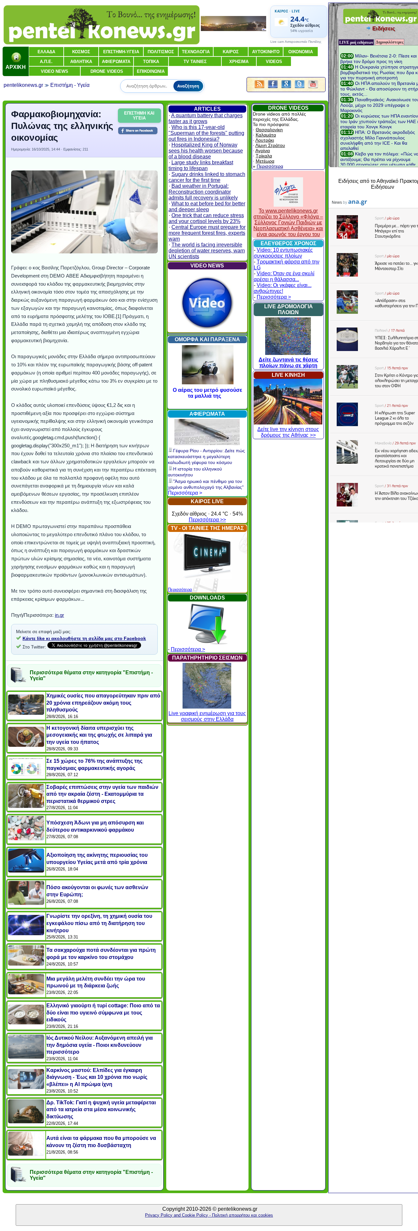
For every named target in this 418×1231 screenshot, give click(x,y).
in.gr (59, 615)
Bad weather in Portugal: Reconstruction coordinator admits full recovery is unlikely (203, 191)
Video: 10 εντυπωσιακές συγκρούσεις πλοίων (283, 253)
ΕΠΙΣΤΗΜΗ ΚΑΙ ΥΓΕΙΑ (139, 115)
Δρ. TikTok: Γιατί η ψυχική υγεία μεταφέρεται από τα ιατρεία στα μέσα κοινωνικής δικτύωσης (101, 1109)
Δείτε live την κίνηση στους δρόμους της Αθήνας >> (288, 432)
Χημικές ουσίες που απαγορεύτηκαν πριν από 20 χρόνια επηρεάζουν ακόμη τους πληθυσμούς (103, 702)
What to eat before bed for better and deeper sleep (207, 206)
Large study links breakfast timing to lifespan (201, 165)
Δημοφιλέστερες (389, 42)
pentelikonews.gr (23, 85)
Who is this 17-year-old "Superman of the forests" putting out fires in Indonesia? (206, 133)
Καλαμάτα (266, 134)
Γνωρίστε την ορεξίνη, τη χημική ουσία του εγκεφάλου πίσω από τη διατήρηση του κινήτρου (99, 923)
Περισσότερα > (185, 493)
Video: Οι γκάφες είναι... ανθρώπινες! (283, 288)
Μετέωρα (265, 161)
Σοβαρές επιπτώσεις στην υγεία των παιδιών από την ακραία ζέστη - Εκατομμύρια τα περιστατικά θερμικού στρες (102, 794)
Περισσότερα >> (207, 519)
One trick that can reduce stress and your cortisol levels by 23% (206, 218)
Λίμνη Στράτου (270, 145)
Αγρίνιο (262, 150)
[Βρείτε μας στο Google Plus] (286, 88)
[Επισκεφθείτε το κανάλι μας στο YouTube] (313, 88)
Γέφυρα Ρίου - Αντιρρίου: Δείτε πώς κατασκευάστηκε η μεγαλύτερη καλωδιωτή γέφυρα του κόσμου (206, 456)
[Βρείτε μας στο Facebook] (273, 88)
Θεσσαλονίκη (269, 129)
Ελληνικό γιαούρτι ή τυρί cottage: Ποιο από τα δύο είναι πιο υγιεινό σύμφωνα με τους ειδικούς (103, 1012)
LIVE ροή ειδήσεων (356, 42)
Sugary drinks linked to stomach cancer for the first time (207, 177)
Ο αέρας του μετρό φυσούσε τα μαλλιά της (207, 393)
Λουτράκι (264, 140)
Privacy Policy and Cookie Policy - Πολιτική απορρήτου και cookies (209, 1215)
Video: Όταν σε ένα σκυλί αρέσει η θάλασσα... (284, 276)
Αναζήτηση (188, 86)
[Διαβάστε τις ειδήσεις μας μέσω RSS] (259, 88)
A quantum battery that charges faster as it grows (206, 118)
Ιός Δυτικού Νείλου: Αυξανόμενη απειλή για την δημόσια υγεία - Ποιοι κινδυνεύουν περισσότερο (99, 1045)
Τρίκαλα (264, 155)
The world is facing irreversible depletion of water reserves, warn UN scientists (207, 250)
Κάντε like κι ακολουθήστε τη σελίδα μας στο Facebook (84, 638)
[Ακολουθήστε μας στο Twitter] (300, 88)
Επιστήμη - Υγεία (69, 85)
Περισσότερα (180, 589)
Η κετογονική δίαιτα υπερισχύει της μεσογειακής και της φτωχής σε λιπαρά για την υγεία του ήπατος (99, 735)
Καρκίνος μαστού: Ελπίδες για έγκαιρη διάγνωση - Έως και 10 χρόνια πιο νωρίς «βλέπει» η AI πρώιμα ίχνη (96, 1077)
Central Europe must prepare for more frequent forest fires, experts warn (207, 233)
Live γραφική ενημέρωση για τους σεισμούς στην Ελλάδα (207, 716)
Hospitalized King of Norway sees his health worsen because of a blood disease (206, 150)
